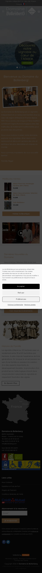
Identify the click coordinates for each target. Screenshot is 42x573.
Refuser (21, 293)
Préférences (21, 299)
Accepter (21, 286)
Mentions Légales (30, 304)
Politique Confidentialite (15, 304)
